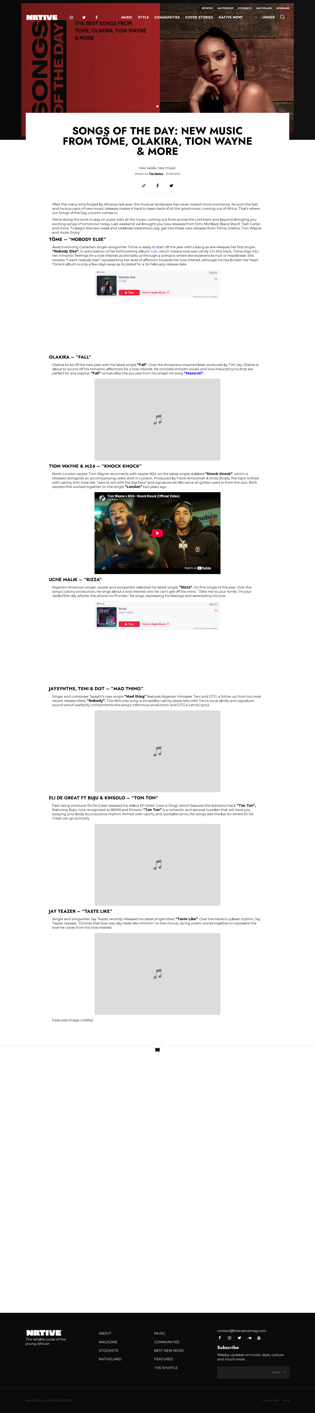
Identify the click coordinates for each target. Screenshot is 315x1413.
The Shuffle (166, 1368)
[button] (157, 106)
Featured (163, 1359)
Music (126, 17)
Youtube (259, 1338)
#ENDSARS (283, 8)
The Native (156, 173)
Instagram (71, 17)
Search (282, 17)
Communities (167, 17)
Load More (157, 1293)
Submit (276, 1372)
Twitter (84, 17)
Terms (286, 1400)
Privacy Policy (270, 1400)
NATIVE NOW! (231, 17)
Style (143, 17)
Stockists (245, 8)
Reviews (207, 8)
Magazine (108, 1342)
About (105, 1333)
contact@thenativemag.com (241, 1331)
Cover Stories (199, 17)
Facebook (96, 17)
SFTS (253, 17)
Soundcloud (249, 1338)
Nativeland (264, 8)
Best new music (169, 1350)
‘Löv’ (154, 251)
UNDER (268, 17)
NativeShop (225, 8)
